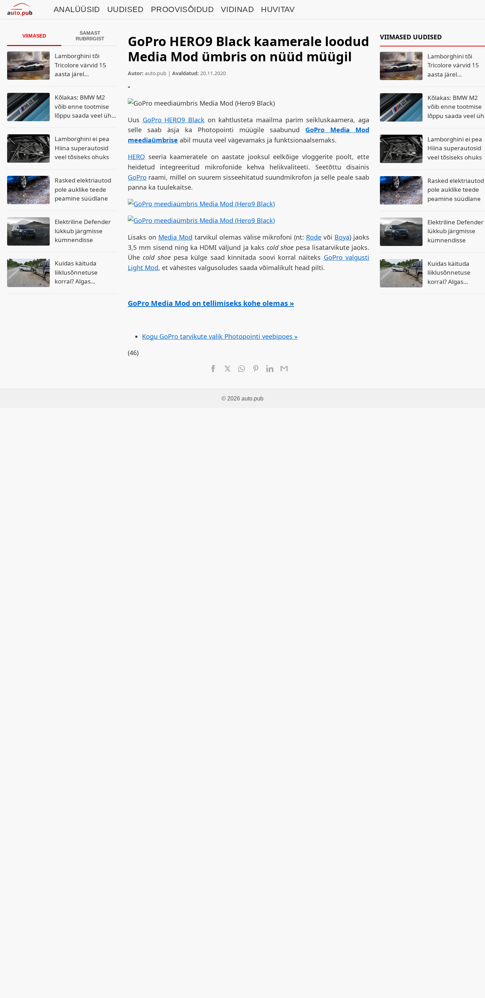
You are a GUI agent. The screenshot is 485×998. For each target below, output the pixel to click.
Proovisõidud (182, 9)
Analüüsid (77, 9)
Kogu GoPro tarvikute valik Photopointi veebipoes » (220, 336)
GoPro (137, 177)
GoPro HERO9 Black (174, 120)
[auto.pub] (19, 9)
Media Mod (175, 237)
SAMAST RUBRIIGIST (90, 35)
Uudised (125, 9)
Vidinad (237, 9)
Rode (313, 237)
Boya (341, 237)
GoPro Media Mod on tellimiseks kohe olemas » (211, 303)
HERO (136, 156)
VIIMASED (34, 36)
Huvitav (278, 9)
